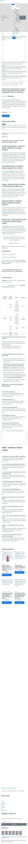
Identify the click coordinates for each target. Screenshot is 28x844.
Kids (17, 17)
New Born (16, 11)
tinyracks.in (2, 0)
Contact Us (17, 22)
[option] (14, 48)
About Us (17, 7)
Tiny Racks (5, 226)
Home (17, 4)
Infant (17, 14)
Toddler (18, 15)
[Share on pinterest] (5, 124)
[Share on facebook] (2, 124)
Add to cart (5, 115)
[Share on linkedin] (4, 124)
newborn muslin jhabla (9, 171)
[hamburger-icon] (13, 4)
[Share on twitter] (3, 124)
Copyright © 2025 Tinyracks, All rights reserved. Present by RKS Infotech (13, 837)
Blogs (17, 19)
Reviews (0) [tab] (5, 136)
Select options (7, 574)
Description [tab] (4, 134)
